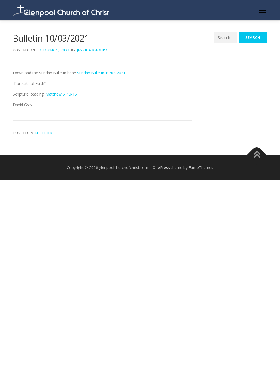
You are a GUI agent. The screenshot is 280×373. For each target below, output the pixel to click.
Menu (262, 10)
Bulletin (43, 133)
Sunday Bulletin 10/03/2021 (101, 72)
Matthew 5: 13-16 (61, 94)
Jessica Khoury (92, 50)
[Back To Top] (257, 155)
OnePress (161, 167)
